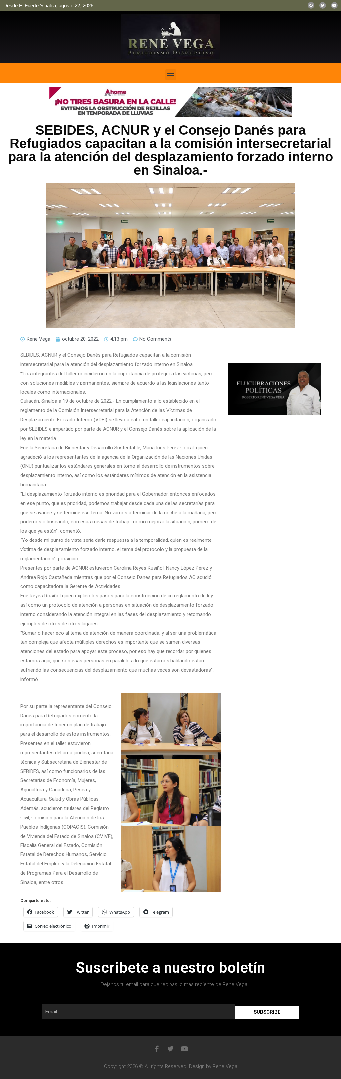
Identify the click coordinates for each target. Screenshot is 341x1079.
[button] (170, 74)
